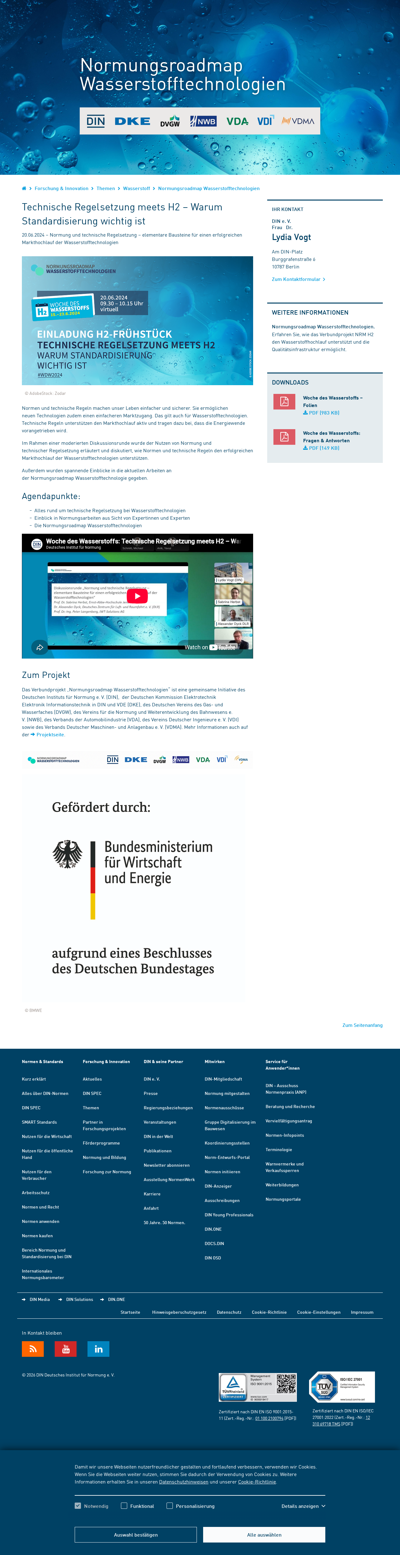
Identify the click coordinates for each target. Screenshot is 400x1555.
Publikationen (158, 1150)
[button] (303, 1506)
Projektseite (50, 734)
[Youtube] (66, 1349)
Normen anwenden (40, 1221)
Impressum (362, 1312)
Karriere (152, 1193)
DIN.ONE (213, 1229)
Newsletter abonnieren (167, 1165)
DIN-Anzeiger (218, 1186)
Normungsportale (283, 1199)
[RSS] (33, 1349)
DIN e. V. (152, 1079)
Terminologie (279, 1149)
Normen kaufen (37, 1235)
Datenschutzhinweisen (183, 1481)
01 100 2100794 (269, 1418)
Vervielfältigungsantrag (289, 1120)
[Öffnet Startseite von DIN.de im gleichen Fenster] (24, 188)
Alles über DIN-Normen (45, 1093)
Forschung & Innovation (61, 188)
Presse (151, 1093)
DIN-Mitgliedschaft (223, 1079)
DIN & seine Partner (163, 1061)
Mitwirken (215, 1061)
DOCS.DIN (214, 1243)
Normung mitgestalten (227, 1093)
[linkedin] (98, 1349)
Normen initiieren (222, 1171)
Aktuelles (92, 1079)
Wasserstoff (136, 188)
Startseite (130, 1312)
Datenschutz (229, 1312)
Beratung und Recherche (290, 1106)
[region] (200, 1492)
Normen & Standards (42, 1061)
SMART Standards (39, 1122)
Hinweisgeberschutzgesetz (179, 1312)
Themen (106, 188)
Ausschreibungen (222, 1200)
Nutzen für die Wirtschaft (47, 1136)
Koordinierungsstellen (227, 1142)
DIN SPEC (31, 1107)
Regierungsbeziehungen (168, 1107)
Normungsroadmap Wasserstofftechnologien (209, 188)
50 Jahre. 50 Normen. (164, 1222)
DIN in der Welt (158, 1136)
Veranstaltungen (160, 1122)
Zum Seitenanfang (362, 1025)
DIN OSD (213, 1257)
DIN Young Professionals (229, 1214)
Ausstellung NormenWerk (169, 1179)
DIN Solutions (79, 1299)
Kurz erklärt (34, 1079)
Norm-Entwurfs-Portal (227, 1157)
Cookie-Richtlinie (257, 1481)
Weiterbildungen (282, 1184)
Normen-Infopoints (285, 1135)
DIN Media (40, 1299)
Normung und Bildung (104, 1157)
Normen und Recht (40, 1206)
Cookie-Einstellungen (319, 1312)
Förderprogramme (101, 1142)
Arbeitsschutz (36, 1192)
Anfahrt (151, 1208)
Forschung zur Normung (107, 1171)
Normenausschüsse (224, 1107)
